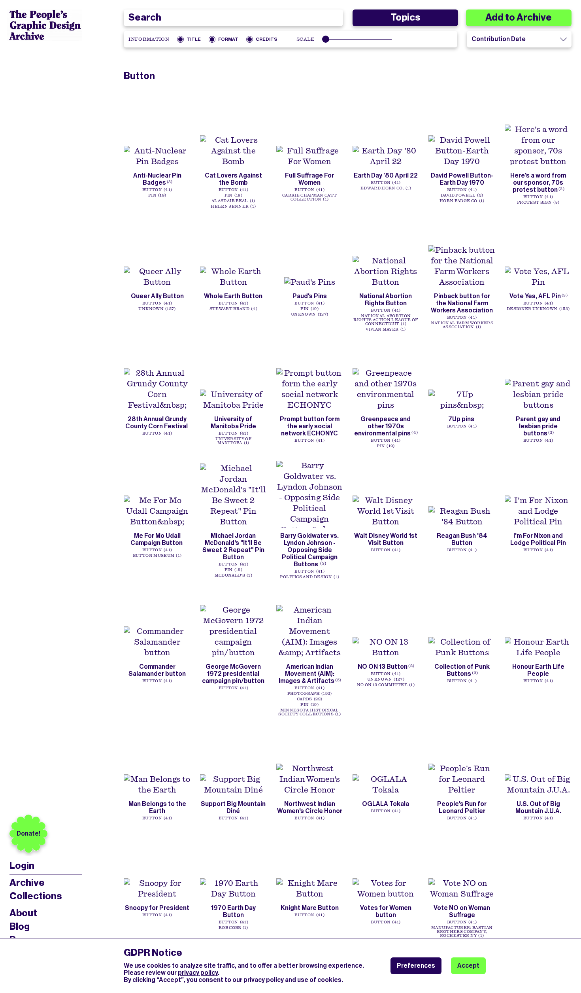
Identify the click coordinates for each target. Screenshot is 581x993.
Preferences (416, 965)
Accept (468, 965)
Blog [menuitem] (19, 926)
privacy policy (198, 972)
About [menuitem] (23, 913)
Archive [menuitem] (27, 882)
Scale (305, 39)
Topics (405, 17)
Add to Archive (518, 17)
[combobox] (233, 17)
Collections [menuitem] (35, 896)
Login (21, 866)
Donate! (28, 833)
